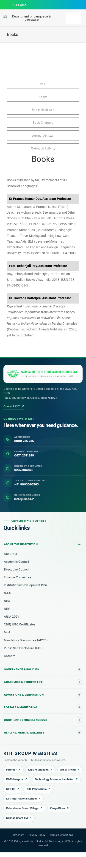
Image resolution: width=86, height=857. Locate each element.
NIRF (7, 609)
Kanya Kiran (57, 808)
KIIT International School (21, 798)
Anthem (9, 656)
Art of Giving (68, 769)
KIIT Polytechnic (37, 789)
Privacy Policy (36, 835)
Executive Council (16, 569)
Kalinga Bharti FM (17, 818)
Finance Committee (17, 577)
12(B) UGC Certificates (20, 624)
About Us (10, 554)
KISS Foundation (38, 769)
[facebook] (55, 5)
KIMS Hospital (14, 779)
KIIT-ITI (10, 789)
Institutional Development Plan (25, 585)
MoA (7, 632)
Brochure (18, 835)
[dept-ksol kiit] (29, 16)
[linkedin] (77, 5)
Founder (11, 769)
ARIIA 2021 (11, 616)
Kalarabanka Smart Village (22, 808)
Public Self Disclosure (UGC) (24, 648)
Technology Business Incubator (54, 779)
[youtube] (63, 5)
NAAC (8, 593)
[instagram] (70, 5)
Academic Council (16, 561)
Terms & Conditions (61, 835)
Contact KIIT (13, 406)
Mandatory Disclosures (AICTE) (26, 640)
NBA (7, 601)
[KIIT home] (43, 374)
